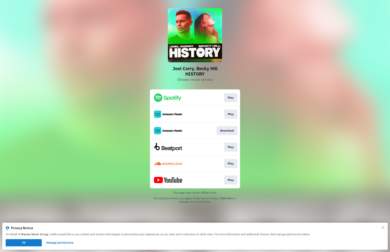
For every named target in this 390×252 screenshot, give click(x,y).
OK (24, 242)
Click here (226, 198)
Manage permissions (60, 242)
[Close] (383, 227)
